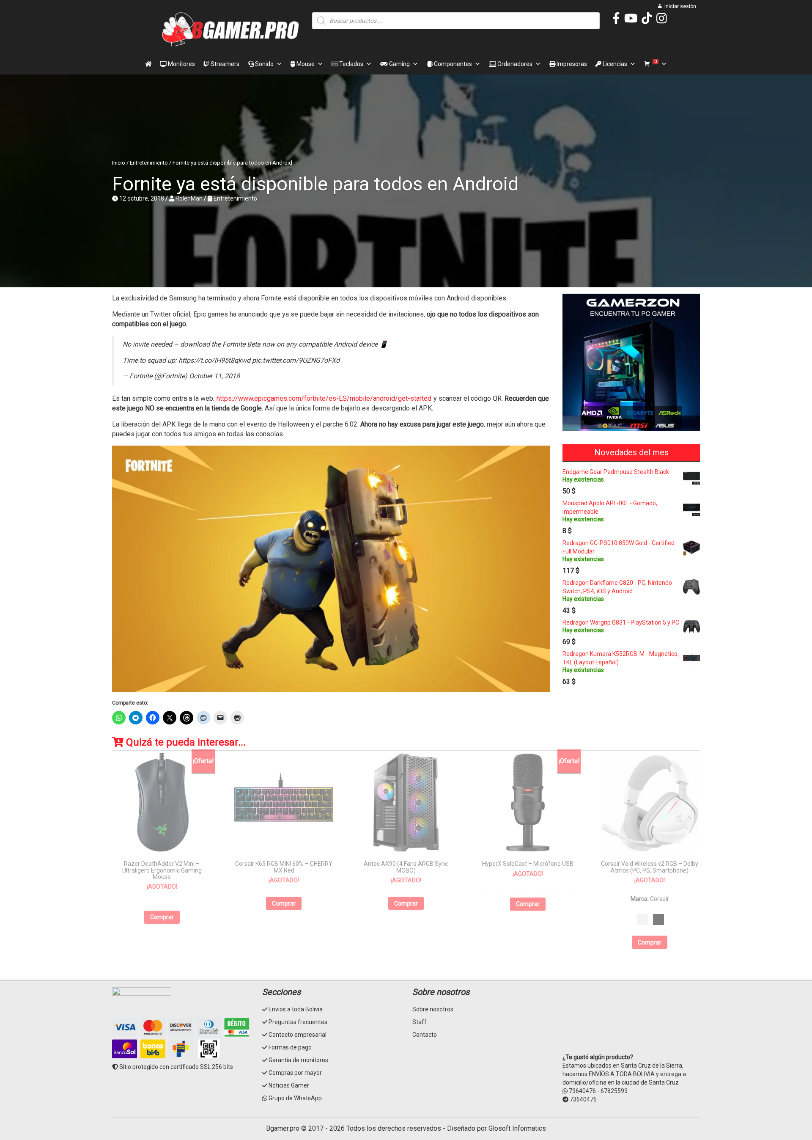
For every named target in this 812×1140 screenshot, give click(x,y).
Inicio (118, 163)
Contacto (424, 1034)
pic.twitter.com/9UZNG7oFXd (296, 360)
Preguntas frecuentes (298, 1022)
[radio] (642, 919)
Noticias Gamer (289, 1085)
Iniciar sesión (680, 6)
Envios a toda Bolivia (296, 1009)
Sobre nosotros (432, 1009)
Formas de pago (290, 1047)
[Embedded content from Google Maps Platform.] (631, 1019)
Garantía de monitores (298, 1060)
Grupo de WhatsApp (295, 1098)
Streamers (224, 64)
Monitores (181, 64)
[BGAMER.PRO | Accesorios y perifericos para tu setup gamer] (230, 29)
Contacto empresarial (297, 1034)
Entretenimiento (149, 163)
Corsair (659, 898)
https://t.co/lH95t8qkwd (214, 360)
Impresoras (571, 64)
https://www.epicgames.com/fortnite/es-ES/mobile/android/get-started (324, 398)
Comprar (162, 917)
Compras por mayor (295, 1072)
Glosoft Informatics (517, 1128)
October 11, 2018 (214, 376)
